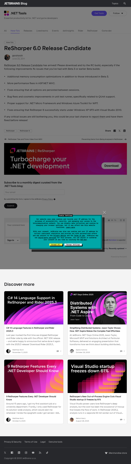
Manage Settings (73, 245)
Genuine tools (55, 442)
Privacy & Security (12, 442)
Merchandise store (117, 454)
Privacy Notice (59, 236)
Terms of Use (79, 236)
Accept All (55, 245)
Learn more (70, 227)
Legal (43, 442)
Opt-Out (83, 240)
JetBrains (26, 458)
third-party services (47, 238)
